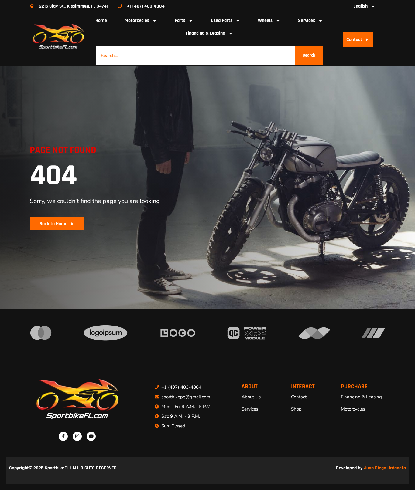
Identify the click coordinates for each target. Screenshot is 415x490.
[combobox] (195, 55)
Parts (180, 20)
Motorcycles (137, 20)
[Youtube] (91, 436)
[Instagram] (77, 436)
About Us (251, 397)
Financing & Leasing (205, 33)
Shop (296, 409)
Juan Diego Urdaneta (385, 468)
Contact (299, 397)
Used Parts (221, 20)
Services (306, 20)
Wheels (265, 20)
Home (101, 20)
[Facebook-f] (63, 436)
